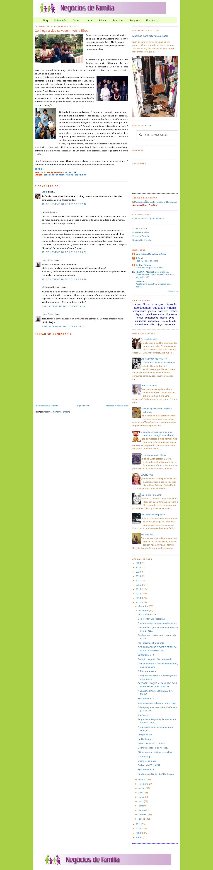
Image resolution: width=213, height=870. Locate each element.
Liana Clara (47, 260)
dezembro (143, 606)
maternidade (141, 324)
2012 (138, 602)
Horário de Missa (140, 232)
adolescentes (142, 307)
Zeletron (140, 281)
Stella (44, 191)
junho (141, 797)
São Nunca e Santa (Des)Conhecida (156, 774)
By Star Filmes (143, 265)
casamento (139, 311)
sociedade (170, 324)
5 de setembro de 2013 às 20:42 (63, 326)
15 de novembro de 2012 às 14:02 (64, 252)
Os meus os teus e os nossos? (153, 747)
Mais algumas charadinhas (151, 643)
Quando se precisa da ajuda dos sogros (157, 623)
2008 (138, 837)
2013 (138, 598)
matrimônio (140, 321)
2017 (138, 580)
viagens (139, 314)
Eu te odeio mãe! (149, 339)
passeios (163, 311)
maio (141, 801)
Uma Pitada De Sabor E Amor (151, 254)
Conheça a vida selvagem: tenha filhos (61, 30)
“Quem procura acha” (151, 495)
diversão (49, 175)
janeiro (142, 819)
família (60, 175)
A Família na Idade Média (153, 455)
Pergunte (134, 20)
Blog (45, 20)
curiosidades (151, 317)
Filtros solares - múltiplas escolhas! (155, 752)
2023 (138, 563)
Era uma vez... (148, 534)
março (141, 810)
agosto (142, 788)
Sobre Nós (60, 20)
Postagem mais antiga (117, 405)
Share (38, 169)
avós (171, 317)
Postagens (139, 202)
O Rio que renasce (147, 671)
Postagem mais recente (46, 405)
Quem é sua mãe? (147, 761)
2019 (138, 572)
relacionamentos (155, 314)
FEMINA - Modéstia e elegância (152, 272)
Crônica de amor (149, 385)
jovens (152, 311)
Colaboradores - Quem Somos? (148, 218)
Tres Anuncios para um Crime (149, 267)
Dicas (76, 20)
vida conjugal (156, 324)
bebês (174, 311)
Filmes (103, 20)
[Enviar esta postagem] (74, 173)
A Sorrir (139, 258)
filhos (69, 175)
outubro (142, 779)
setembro (143, 784)
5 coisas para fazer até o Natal (150, 36)
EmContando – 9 (146, 655)
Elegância (151, 20)
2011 (138, 824)
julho (141, 792)
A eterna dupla (145, 756)
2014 (138, 593)
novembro (143, 610)
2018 (138, 576)
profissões (153, 321)
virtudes (172, 307)
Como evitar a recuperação (151, 619)
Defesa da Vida (168, 321)
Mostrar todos (173, 291)
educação (159, 307)
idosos (163, 317)
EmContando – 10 (147, 614)
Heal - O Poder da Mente (147, 261)
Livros (89, 20)
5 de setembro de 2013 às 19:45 (63, 306)
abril (140, 805)
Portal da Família (140, 236)
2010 (138, 828)
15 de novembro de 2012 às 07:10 (64, 204)
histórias (81, 175)
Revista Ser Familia (142, 240)
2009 (138, 833)
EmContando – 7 (146, 739)
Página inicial (82, 405)
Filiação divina (145, 734)
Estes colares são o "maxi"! (151, 743)
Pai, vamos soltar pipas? (153, 514)
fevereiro (143, 814)
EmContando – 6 (146, 769)
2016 (138, 585)
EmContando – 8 (146, 698)
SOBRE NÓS (147, 475)
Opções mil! (144, 715)
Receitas (118, 20)
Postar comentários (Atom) (56, 411)
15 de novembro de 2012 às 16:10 (64, 279)
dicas (137, 304)
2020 (138, 567)
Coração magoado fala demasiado (155, 659)
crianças (157, 304)
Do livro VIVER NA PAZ (149, 765)
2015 (138, 589)
